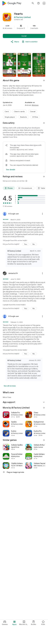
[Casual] (32, 111)
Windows (35, 105)
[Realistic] (23, 117)
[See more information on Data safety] (44, 123)
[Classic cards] (19, 111)
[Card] (7, 111)
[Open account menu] (44, 3)
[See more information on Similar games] (44, 440)
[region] (24, 26)
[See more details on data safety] (10, 169)
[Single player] (10, 117)
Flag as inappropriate (13, 472)
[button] (24, 28)
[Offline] (35, 117)
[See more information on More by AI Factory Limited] (44, 408)
